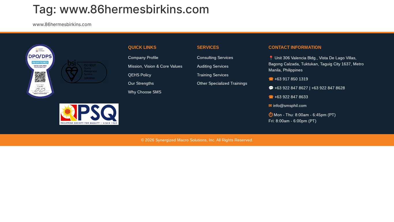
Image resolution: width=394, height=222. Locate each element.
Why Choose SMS (144, 92)
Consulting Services (215, 57)
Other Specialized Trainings (222, 83)
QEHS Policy (139, 75)
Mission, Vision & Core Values (155, 66)
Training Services (212, 75)
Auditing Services (212, 66)
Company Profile (143, 57)
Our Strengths (141, 83)
